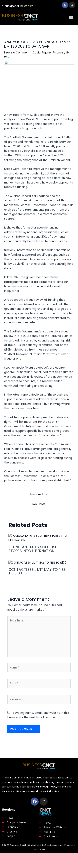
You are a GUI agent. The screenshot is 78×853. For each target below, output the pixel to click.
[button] (71, 17)
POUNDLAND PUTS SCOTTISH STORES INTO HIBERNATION (33, 548)
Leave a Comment (17, 52)
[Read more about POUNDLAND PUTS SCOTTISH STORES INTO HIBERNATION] (39, 538)
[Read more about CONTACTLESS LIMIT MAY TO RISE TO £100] (37, 563)
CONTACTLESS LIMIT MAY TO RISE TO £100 (37, 571)
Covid (37, 52)
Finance (58, 52)
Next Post (38, 504)
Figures (47, 52)
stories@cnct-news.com (17, 6)
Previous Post (39, 494)
